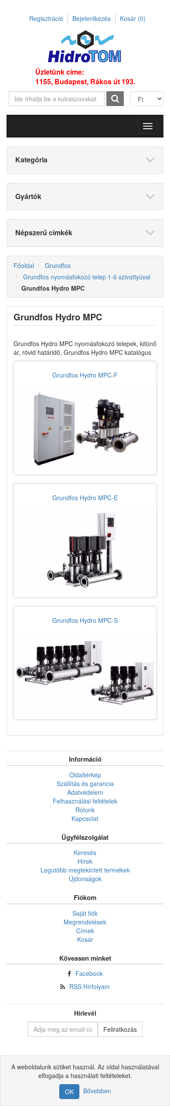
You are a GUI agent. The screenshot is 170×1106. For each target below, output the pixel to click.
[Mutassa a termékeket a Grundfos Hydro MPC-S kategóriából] (85, 673)
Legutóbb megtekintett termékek (85, 870)
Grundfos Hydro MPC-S (85, 620)
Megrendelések (85, 921)
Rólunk (85, 809)
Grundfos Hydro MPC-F (85, 375)
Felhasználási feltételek (85, 801)
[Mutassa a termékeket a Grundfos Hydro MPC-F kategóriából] (85, 427)
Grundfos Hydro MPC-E (85, 497)
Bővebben (97, 1090)
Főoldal (24, 265)
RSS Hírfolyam (89, 986)
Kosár (133, 18)
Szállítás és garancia (85, 783)
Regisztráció (46, 18)
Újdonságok (85, 878)
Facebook (89, 973)
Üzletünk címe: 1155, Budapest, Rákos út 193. (85, 76)
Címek (85, 930)
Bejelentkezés (91, 18)
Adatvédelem (85, 792)
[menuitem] (85, 774)
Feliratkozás (120, 1029)
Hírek (85, 861)
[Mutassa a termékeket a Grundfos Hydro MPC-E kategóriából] (85, 550)
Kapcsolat (85, 818)
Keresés (85, 852)
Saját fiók (85, 913)
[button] (147, 126)
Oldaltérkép (85, 774)
